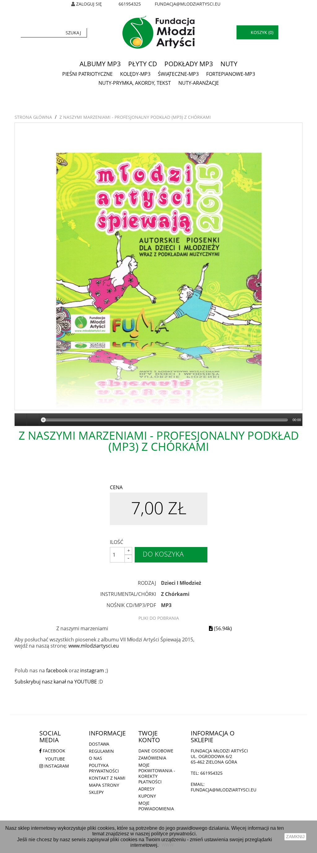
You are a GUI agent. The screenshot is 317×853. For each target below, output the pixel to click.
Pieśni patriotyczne (87, 74)
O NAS (95, 758)
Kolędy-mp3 (135, 74)
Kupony (147, 796)
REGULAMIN (101, 751)
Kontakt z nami (107, 778)
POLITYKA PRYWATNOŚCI (104, 768)
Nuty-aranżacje (198, 83)
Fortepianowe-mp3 (230, 74)
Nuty (228, 63)
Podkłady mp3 (188, 63)
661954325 (130, 4)
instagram (92, 670)
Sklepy (96, 792)
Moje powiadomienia (156, 806)
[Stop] (33, 420)
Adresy (146, 789)
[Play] (21, 420)
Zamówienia (152, 758)
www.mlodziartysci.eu (93, 645)
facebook (56, 670)
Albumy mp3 (100, 63)
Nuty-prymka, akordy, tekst (134, 83)
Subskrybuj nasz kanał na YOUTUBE (56, 681)
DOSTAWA (99, 744)
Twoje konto (149, 736)
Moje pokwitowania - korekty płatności (156, 773)
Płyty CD (142, 63)
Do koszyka (163, 553)
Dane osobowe (155, 751)
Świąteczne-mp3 (178, 74)
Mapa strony (104, 785)
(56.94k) (222, 628)
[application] (158, 420)
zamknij (295, 836)
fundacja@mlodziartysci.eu (187, 4)
